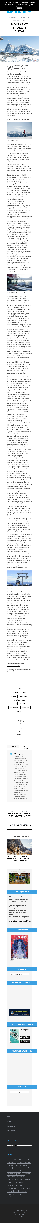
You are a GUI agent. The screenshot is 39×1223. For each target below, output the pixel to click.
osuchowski (26, 1174)
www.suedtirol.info (13, 666)
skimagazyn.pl (12, 1188)
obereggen (24, 696)
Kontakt (11, 1131)
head (9, 1168)
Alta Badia (15, 692)
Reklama (11, 1126)
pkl (9, 1177)
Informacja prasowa (19, 19)
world (9, 1197)
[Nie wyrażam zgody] (37, 5)
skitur (28, 1188)
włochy (19, 711)
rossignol (21, 1182)
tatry (9, 1194)
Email (19, 737)
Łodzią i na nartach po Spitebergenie (19, 825)
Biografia (13, 746)
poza (16, 1179)
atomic (21, 1159)
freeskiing (18, 1165)
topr (14, 1194)
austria (27, 1159)
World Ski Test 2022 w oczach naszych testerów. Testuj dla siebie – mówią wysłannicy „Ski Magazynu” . (19, 814)
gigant (25, 1165)
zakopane (23, 1197)
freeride (10, 1165)
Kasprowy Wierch (24, 1168)
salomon (10, 1185)
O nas (9, 1121)
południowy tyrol (19, 700)
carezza (24, 692)
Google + (19, 731)
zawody (10, 1200)
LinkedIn (19, 734)
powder (10, 1179)
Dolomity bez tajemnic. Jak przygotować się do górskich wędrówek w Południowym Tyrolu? (19, 859)
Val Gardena (13, 708)
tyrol (19, 1194)
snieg (16, 1191)
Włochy (15, 20)
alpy (15, 1159)
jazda (15, 1168)
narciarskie (27, 1171)
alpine (10, 1159)
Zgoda (19, 8)
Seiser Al (14, 704)
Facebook (19, 723)
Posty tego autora (25, 747)
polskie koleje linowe (18, 1177)
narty (18, 1174)
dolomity (27, 1162)
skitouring (21, 1188)
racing (15, 1182)
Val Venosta (25, 708)
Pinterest (19, 728)
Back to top (19, 1219)
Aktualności (25, 17)
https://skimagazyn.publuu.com (21, 921)
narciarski (18, 1171)
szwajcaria (23, 1191)
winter (25, 1194)
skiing (21, 1185)
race (9, 1182)
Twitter (19, 726)
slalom (10, 1191)
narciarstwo (11, 1174)
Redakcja (11, 1117)
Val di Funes (24, 704)
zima (16, 1200)
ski (16, 1185)
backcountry (11, 1162)
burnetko (20, 1162)
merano (14, 696)
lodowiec (10, 1171)
